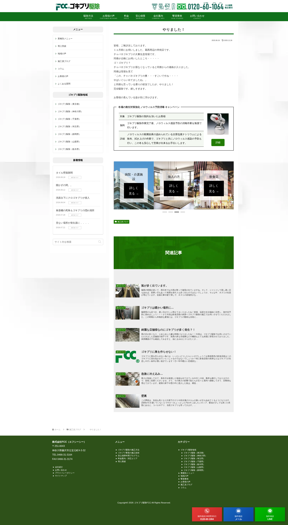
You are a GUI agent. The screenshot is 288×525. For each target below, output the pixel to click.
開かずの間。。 (64, 185)
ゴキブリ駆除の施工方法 (128, 450)
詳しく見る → (134, 188)
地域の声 (62, 53)
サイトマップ (61, 476)
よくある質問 (64, 83)
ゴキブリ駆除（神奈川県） (70, 111)
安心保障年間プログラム (128, 455)
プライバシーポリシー (65, 473)
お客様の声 (63, 76)
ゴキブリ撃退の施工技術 (128, 453)
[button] (100, 242)
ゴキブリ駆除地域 (188, 450)
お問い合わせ (61, 470)
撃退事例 (184, 479)
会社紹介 (59, 467)
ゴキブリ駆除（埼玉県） (69, 126)
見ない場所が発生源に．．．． (73, 223)
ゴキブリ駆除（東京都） (69, 104)
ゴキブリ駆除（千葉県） (69, 119)
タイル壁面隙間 (64, 172)
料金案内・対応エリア (127, 458)
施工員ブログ (123, 222)
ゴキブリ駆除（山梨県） (69, 141)
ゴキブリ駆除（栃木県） (69, 149)
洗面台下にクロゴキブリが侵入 (73, 197)
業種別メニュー (65, 38)
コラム (61, 69)
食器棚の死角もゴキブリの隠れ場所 (75, 210)
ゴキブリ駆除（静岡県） (69, 134)
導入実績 (62, 46)
